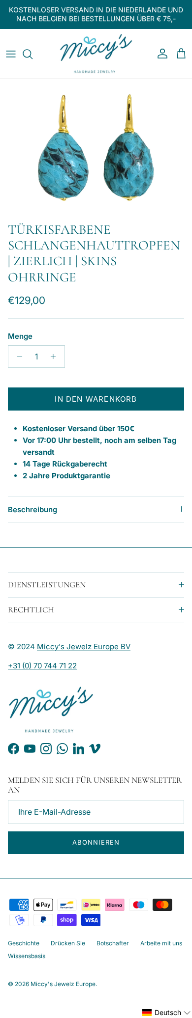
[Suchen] (32, 54)
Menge (20, 336)
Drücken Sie (68, 943)
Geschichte (23, 943)
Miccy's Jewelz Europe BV (83, 646)
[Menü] (11, 54)
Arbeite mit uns (161, 943)
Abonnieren (95, 842)
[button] (166, 1012)
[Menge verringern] (17, 356)
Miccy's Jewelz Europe (63, 984)
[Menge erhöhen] (55, 356)
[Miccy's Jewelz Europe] (96, 54)
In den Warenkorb (96, 399)
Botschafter (112, 943)
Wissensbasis (26, 956)
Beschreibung (32, 509)
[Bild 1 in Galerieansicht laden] (96, 148)
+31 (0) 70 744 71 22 (42, 665)
